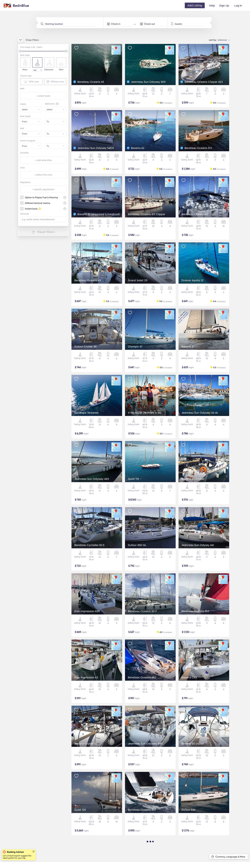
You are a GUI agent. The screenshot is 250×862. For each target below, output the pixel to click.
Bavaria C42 (189, 677)
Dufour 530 (188, 809)
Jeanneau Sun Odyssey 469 (91, 479)
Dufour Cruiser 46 (85, 346)
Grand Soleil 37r (138, 280)
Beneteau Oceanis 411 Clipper (146, 214)
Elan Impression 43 (86, 677)
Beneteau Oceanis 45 (90, 82)
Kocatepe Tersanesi (86, 412)
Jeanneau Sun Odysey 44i (197, 545)
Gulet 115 (133, 479)
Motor (25, 70)
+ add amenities (43, 160)
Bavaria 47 (188, 346)
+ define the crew (43, 174)
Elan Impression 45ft (87, 611)
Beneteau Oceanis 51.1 (198, 148)
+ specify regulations (43, 189)
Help (212, 5)
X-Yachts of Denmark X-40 (144, 412)
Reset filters (46, 232)
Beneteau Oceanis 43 (194, 214)
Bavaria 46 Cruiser (193, 479)
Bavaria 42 (137, 148)
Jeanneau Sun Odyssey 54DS (95, 148)
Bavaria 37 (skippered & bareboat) (98, 214)
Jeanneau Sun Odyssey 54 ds (199, 412)
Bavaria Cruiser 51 (85, 743)
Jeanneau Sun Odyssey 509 (148, 82)
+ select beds (43, 95)
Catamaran (48, 70)
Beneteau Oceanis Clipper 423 (203, 82)
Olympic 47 (135, 346)
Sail (34, 70)
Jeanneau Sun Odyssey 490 (145, 743)
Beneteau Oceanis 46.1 (142, 677)
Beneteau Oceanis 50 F (142, 611)
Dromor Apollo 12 (192, 280)
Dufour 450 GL (137, 545)
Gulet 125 (80, 809)
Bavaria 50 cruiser (192, 743)
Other (61, 70)
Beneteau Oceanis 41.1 (142, 809)
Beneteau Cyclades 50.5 (89, 545)
